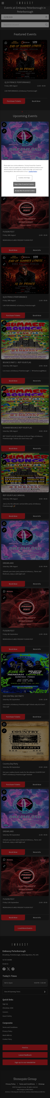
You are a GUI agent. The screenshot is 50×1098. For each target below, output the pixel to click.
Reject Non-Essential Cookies (24, 184)
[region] (25, 178)
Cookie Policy (33, 171)
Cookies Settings (24, 177)
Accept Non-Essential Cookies (25, 191)
